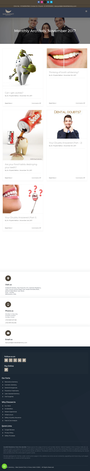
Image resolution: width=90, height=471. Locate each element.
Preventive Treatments (12, 390)
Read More (8, 103)
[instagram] (10, 360)
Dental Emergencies (11, 388)
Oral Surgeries (9, 396)
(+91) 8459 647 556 (11, 320)
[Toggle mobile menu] (86, 11)
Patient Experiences (11, 411)
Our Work (8, 406)
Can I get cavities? (14, 93)
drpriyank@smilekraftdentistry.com (65, 6)
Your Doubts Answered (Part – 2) (65, 143)
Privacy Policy (9, 433)
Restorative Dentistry (11, 382)
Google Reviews (10, 430)
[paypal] (24, 360)
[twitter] (15, 360)
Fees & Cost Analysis (11, 420)
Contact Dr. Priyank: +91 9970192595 (42, 6)
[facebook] (6, 360)
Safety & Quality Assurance (13, 417)
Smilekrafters (9, 409)
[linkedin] (19, 360)
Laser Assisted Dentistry (12, 393)
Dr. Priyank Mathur (13, 96)
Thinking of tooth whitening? (64, 72)
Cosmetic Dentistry (11, 385)
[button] (4, 466)
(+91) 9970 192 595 (10, 323)
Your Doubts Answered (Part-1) (20, 217)
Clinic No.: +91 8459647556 (22, 6)
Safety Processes (10, 435)
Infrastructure (9, 414)
